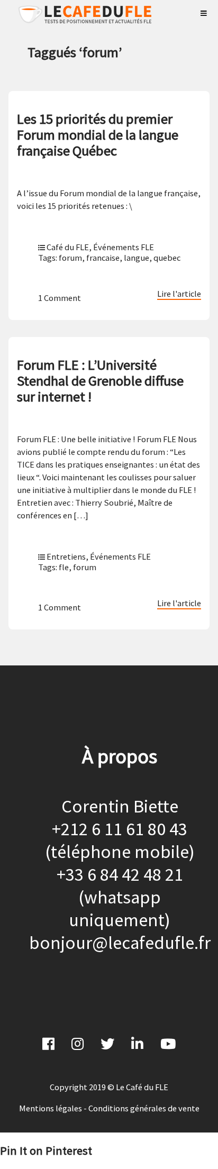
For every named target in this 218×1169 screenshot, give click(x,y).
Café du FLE (68, 247)
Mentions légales (50, 1108)
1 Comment (59, 298)
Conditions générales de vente (143, 1108)
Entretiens (66, 556)
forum (70, 257)
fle (64, 567)
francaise (103, 257)
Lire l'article (179, 293)
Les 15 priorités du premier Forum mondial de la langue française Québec (97, 134)
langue (136, 257)
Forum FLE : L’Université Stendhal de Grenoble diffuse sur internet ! (100, 380)
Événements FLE (123, 247)
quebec (166, 257)
